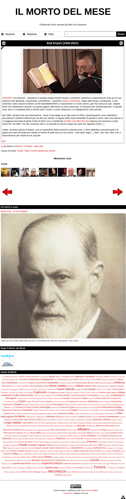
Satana (52, 448)
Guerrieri (88, 413)
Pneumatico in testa (67, 442)
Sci (115, 448)
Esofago (118, 407)
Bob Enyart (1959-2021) (62, 43)
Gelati (12, 413)
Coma (66, 395)
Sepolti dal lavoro (87, 451)
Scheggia (109, 448)
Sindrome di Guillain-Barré (81, 454)
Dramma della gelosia (115, 404)
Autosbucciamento (66, 383)
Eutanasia (27, 410)
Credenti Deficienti (102, 398)
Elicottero (27, 407)
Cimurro (99, 389)
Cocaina (12, 393)
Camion (112, 386)
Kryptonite (52, 420)
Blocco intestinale (17, 386)
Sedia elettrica (59, 451)
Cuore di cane (32, 401)
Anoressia (62, 379)
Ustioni (24, 472)
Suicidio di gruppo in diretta (110, 460)
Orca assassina (48, 436)
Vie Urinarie (83, 472)
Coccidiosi (20, 393)
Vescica (75, 472)
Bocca (27, 386)
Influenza (60, 416)
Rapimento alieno (86, 445)
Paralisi (25, 439)
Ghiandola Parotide (30, 413)
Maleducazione (43, 426)
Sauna (68, 448)
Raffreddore (64, 445)
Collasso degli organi (107, 392)
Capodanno (41, 389)
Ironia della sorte (20, 419)
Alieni (72, 377)
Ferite (80, 410)
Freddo (105, 410)
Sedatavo (43, 451)
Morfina (27, 433)
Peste (16, 442)
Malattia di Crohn (13, 426)
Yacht (110, 472)
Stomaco (36, 460)
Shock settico (38, 454)
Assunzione (22, 383)
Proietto (22, 444)
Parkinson (61, 438)
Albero (58, 377)
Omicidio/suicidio (10, 436)
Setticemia (7, 454)
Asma (3, 383)
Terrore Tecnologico (18, 468)
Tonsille (40, 468)
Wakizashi (104, 472)
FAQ (50, 34)
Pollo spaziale (81, 442)
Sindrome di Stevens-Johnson (103, 454)
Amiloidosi (99, 377)
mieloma (58, 475)
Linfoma (106, 419)
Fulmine (112, 410)
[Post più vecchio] (118, 197)
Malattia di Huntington (28, 426)
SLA (5, 448)
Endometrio (55, 407)
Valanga (36, 472)
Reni (100, 445)
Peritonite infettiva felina (93, 439)
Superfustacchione (21, 463)
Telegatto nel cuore (117, 464)
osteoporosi (67, 475)
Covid (20, 151)
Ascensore (112, 379)
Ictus (120, 413)
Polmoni (92, 441)
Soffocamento (37, 457)
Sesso (123, 451)
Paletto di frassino (109, 436)
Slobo (28, 457)
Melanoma (100, 425)
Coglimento (40, 392)
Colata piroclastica (72, 393)
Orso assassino (61, 436)
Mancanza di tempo (57, 426)
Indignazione (41, 417)
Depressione (8, 404)
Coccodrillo (28, 393)
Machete (37, 423)
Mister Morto (72, 430)
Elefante (19, 407)
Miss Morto (55, 430)
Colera (82, 393)
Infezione (50, 416)
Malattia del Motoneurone (112, 423)
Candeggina (13, 389)
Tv (108, 468)
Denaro (101, 402)
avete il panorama (71, 101)
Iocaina (122, 417)
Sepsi (97, 451)
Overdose (91, 435)
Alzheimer (90, 376)
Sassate (45, 448)
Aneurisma (34, 379)
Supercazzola (6, 464)
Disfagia (25, 404)
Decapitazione (72, 401)
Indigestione (30, 417)
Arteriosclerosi (84, 379)
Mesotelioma (8, 430)
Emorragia (45, 407)
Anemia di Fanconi (117, 377)
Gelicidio (19, 413)
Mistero (83, 429)
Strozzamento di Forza (75, 460)
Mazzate (81, 425)
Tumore (99, 467)
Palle (120, 436)
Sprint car (120, 457)
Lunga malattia (12, 422)
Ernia (93, 407)
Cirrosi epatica (118, 389)
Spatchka (78, 457)
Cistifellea (4, 393)
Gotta (82, 413)
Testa (29, 467)
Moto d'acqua (47, 433)
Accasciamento (31, 376)
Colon (30, 395)
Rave (96, 445)
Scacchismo (77, 448)
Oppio (31, 436)
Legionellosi (80, 420)
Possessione (119, 442)
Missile (64, 430)
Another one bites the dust (77, 121)
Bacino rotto (93, 383)
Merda (117, 426)
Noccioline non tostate (101, 433)
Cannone (27, 389)
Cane (21, 389)
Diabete (18, 404)
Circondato (107, 389)
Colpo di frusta (39, 395)
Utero (29, 472)
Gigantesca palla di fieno (47, 413)
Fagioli (35, 410)
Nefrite (65, 433)
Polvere (110, 442)
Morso (33, 433)
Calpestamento (103, 386)
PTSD (99, 436)
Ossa (69, 436)
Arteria (76, 379)
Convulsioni (76, 398)
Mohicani (111, 430)
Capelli (34, 389)
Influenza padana (71, 417)
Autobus (31, 383)
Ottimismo (76, 436)
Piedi (41, 442)
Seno (76, 451)
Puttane (57, 445)
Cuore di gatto (45, 401)
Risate (114, 445)
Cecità (84, 389)
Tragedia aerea (51, 467)
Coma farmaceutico (78, 395)
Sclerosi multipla (17, 451)
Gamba (7, 413)
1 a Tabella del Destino (10, 377)
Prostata (32, 445)
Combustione (93, 395)
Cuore (22, 401)
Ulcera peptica (9, 472)
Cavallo (78, 389)
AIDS (21, 376)
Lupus (24, 423)
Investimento (113, 416)
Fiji (95, 410)
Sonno (48, 456)
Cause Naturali (65, 389)
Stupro (86, 460)
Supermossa (36, 464)
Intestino (102, 416)
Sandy (31, 448)
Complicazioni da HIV (25, 398)
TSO (95, 464)
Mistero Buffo (95, 430)
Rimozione (107, 445)
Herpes (101, 413)
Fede (68, 410)
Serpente (116, 451)
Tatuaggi (106, 464)
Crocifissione (9, 402)
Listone (119, 420)
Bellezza (120, 382)
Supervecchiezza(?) (71, 463)
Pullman (49, 445)
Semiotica (69, 451)
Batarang (110, 383)
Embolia (35, 407)
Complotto (65, 398)
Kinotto (44, 420)
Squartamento (10, 460)
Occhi (120, 433)
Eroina (98, 407)
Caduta (79, 385)
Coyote (90, 398)
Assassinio (12, 382)
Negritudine (72, 433)
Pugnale (41, 445)
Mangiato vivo (71, 426)
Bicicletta (6, 386)
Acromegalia (43, 377)
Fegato (74, 410)
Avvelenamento (81, 383)
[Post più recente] (7, 197)
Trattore (62, 468)
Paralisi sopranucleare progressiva (41, 439)
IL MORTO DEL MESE (63, 11)
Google (76, 413)
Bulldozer (70, 386)
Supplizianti (85, 464)
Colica (87, 393)
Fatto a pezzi (55, 410)
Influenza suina (85, 416)
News (89, 433)
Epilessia (79, 407)
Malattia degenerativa (93, 423)
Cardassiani (51, 389)
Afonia (52, 376)
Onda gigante (23, 436)
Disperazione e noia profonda (40, 404)
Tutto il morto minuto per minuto (39, 151)
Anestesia (24, 379)
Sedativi (50, 451)
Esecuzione (107, 407)
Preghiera (7, 445)
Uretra (17, 472)
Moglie (104, 430)
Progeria (14, 445)
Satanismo (60, 448)
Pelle (73, 439)
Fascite (46, 410)
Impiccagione (7, 416)
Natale (59, 433)
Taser (100, 464)
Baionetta (102, 383)
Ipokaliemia (8, 420)
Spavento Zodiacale (90, 457)
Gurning (95, 413)
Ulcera (122, 467)
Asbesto (104, 379)
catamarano (117, 472)
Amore (107, 376)
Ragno (72, 445)
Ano (56, 379)
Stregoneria (60, 460)
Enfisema (64, 407)
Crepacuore (115, 398)
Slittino (23, 457)
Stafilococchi (21, 460)
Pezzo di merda (25, 442)
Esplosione (7, 410)
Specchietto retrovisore (107, 457)
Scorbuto (35, 451)
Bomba (34, 386)
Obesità (113, 433)
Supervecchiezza (52, 463)
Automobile (52, 382)
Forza (100, 410)
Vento (69, 472)
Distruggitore (58, 404)
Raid (77, 445)
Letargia (88, 420)
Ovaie (83, 436)
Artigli (93, 379)
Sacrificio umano (14, 448)
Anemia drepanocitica (10, 379)
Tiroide (34, 468)
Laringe (72, 420)
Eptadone (86, 407)
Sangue (37, 448)
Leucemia (97, 419)
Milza (24, 430)
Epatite (72, 407)
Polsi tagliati (102, 442)
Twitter (111, 468)
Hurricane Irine (110, 413)
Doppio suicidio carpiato (73, 404)
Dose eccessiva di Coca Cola (94, 404)
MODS (31, 423)
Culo (16, 402)
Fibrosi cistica (88, 410)
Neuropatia (82, 433)
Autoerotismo (41, 383)
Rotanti (120, 445)
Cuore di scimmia (58, 402)
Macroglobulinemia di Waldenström (55, 423)
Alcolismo (65, 376)
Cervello (91, 389)
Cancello (4, 389)
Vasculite (43, 472)
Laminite (59, 420)
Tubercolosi (88, 468)
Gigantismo (63, 413)
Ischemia (32, 419)
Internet (95, 417)
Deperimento (116, 401)
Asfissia (120, 379)
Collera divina (20, 395)
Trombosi (79, 467)
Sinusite (17, 457)
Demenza (92, 401)
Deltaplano (83, 402)
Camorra (120, 386)
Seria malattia (106, 451)
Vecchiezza (57, 471)
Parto (68, 439)
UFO (116, 468)
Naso (55, 433)
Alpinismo (80, 376)
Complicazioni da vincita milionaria (47, 398)
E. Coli (12, 407)
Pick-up (36, 442)
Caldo (93, 386)
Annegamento (47, 379)
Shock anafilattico (25, 454)
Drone (7, 407)
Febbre (63, 410)
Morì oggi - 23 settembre (14, 211)
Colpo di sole (50, 395)
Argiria (69, 379)
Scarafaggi (88, 448)
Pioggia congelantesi (51, 442)
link (4, 141)
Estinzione (17, 410)
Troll (73, 468)
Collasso (94, 393)
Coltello (59, 395)
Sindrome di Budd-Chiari (60, 454)
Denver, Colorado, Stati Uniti (29, 146)
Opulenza (38, 436)
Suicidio (94, 460)
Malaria (82, 423)
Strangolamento (48, 460)
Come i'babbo (104, 395)
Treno (68, 467)
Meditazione (90, 426)
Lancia (66, 420)
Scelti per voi (99, 448)
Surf (91, 464)
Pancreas (6, 438)
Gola (70, 413)
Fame (40, 410)
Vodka (91, 472)
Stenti (29, 460)
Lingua (113, 420)
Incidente (19, 416)
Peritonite (79, 438)
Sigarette (46, 454)
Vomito (96, 472)
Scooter (28, 451)
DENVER (6, 98)
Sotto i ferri (64, 457)
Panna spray (17, 439)
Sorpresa (56, 457)
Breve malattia (57, 385)
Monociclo (119, 430)
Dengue (107, 402)
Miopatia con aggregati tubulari (38, 430)
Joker (39, 419)
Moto (38, 432)
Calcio (87, 386)
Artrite (98, 379)
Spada (71, 457)
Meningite (110, 425)
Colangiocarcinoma (55, 392)
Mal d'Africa (73, 423)
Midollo (18, 430)
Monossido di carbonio (13, 433)
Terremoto (5, 467)
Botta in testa (43, 386)
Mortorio (10, 34)
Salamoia (24, 448)
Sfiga (15, 453)
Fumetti (120, 410)
